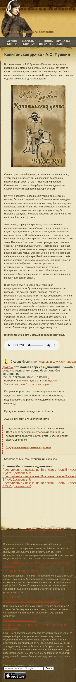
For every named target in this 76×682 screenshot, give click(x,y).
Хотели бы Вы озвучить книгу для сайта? (31, 601)
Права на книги (62, 42)
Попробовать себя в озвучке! (19, 620)
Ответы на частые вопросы (22, 570)
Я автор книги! (11, 660)
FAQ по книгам (46, 42)
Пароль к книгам (29, 42)
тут (14, 403)
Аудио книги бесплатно (12, 42)
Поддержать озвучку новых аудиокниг (28, 447)
